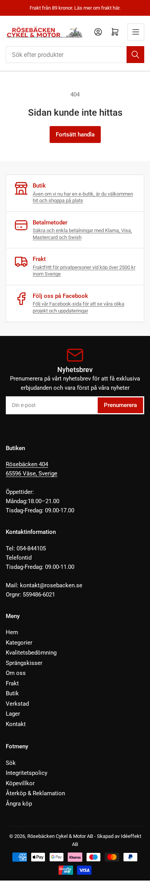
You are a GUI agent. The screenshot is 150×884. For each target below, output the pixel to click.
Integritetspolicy (26, 772)
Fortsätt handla (75, 134)
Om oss (16, 673)
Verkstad (17, 703)
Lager (13, 713)
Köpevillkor (20, 783)
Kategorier (19, 642)
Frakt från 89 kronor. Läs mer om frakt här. (75, 8)
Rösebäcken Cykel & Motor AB (60, 836)
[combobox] (75, 54)
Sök (11, 762)
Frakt (12, 683)
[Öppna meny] (135, 31)
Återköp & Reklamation (35, 793)
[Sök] (135, 55)
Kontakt (16, 724)
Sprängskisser (24, 663)
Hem (12, 632)
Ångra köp (19, 803)
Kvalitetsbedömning (31, 652)
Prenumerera (120, 405)
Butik (12, 693)
